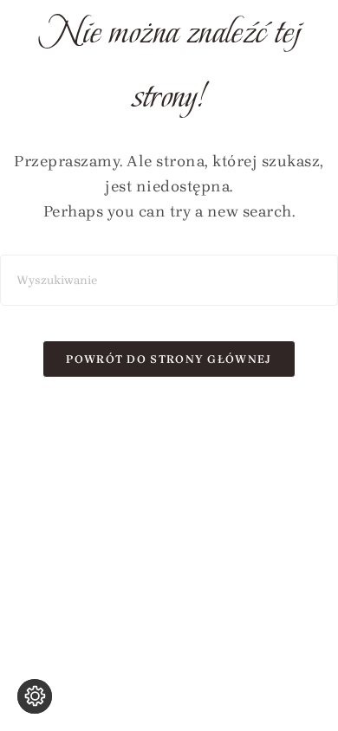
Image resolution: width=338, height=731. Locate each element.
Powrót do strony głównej (168, 359)
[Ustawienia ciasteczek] (34, 696)
